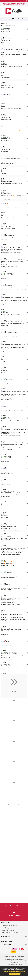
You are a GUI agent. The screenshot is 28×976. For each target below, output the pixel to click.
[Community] (13, 18)
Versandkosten (5, 960)
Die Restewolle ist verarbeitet (7, 565)
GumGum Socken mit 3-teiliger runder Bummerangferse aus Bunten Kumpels (13, 495)
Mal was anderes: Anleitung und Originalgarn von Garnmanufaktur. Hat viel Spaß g (11, 576)
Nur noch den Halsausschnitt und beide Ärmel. (11, 314)
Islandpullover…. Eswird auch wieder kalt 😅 (10, 130)
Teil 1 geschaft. (4, 173)
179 (17, 804)
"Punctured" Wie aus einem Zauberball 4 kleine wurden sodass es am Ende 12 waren (13, 473)
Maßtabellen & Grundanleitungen (16, 956)
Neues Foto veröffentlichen (8, 25)
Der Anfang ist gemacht (6, 528)
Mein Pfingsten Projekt (6, 484)
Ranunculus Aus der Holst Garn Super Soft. (10, 420)
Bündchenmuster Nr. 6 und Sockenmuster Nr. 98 (11, 66)
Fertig (2, 42)
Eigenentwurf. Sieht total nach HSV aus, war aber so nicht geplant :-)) (13, 277)
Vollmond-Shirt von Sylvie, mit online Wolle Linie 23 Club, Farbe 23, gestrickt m (13, 460)
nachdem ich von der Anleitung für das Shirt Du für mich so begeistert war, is (13, 55)
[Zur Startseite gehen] (14, 11)
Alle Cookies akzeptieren (15, 973)
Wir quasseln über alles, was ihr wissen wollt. (10, 304)
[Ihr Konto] (22, 19)
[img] (3, 49)
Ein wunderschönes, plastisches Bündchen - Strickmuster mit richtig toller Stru (13, 633)
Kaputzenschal (4, 517)
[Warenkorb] (26, 19)
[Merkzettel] (18, 19)
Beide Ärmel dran (5, 140)
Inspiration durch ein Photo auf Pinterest (10, 336)
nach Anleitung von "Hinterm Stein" (9, 228)
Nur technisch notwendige (11, 971)
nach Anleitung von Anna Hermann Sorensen (10, 383)
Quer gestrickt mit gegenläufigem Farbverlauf (11, 252)
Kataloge (6, 956)
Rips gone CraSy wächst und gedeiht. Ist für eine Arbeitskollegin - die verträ (11, 184)
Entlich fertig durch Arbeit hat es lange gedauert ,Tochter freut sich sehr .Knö (13, 656)
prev (2, 1)
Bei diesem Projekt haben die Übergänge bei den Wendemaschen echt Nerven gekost (11, 265)
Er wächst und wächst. (6, 372)
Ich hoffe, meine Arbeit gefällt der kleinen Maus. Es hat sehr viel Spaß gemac (13, 620)
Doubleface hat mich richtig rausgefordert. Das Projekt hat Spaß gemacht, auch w (13, 589)
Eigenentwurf (4, 239)
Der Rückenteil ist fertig (6, 31)
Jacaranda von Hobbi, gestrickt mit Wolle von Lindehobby (13, 289)
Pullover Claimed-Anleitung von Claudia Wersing (11, 667)
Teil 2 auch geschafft (5, 77)
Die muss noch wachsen (6, 119)
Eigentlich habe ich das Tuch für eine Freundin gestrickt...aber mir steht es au (11, 163)
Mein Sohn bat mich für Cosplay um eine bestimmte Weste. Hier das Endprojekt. (14, 539)
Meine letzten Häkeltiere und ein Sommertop (11, 108)
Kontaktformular (14, 932)
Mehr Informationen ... (20, 969)
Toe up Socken (4, 361)
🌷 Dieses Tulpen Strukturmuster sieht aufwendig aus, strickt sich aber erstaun (13, 448)
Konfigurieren (21, 971)
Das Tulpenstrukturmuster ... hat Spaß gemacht (11, 207)
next (26, 1)
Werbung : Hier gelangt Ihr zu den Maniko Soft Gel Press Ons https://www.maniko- (13, 398)
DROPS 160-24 (4, 325)
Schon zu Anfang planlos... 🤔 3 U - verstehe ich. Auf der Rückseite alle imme (13, 196)
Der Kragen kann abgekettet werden (9, 98)
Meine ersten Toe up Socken (7, 506)
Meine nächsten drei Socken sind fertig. (9, 645)
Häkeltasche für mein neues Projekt (9, 217)
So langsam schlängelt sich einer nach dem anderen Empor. (13, 410)
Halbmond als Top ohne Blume (7, 87)
